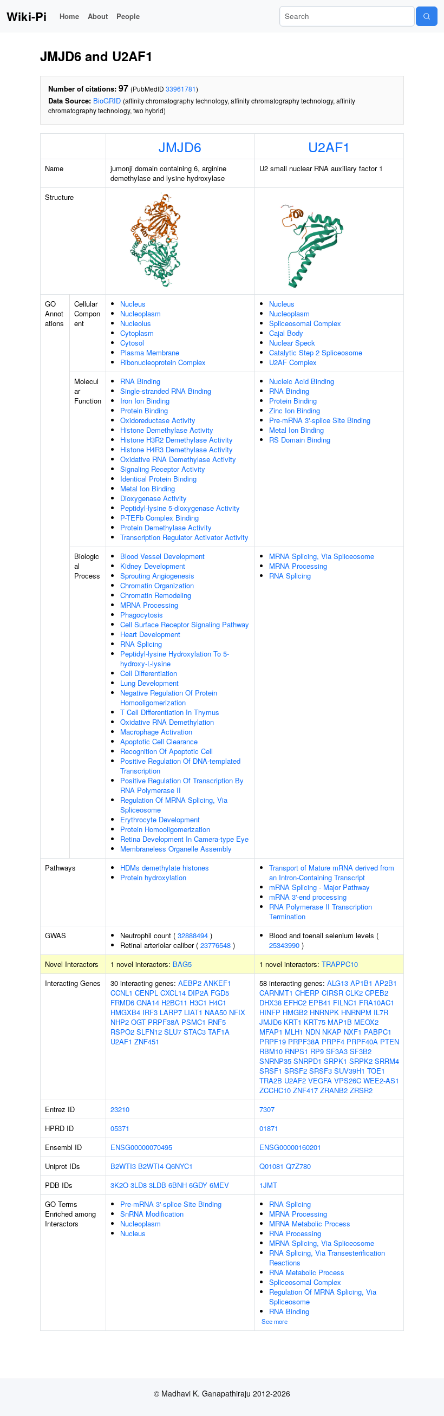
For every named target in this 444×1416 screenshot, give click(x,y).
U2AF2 (295, 1080)
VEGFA (320, 1080)
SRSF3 (320, 1071)
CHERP (307, 993)
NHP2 (119, 1022)
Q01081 (271, 1166)
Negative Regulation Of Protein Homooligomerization (168, 697)
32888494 (193, 935)
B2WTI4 (151, 1166)
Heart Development (150, 634)
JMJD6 (180, 146)
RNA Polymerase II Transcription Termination (320, 911)
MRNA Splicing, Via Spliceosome (321, 556)
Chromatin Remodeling (155, 595)
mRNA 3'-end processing (308, 897)
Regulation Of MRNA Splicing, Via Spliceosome (173, 805)
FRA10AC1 (376, 1002)
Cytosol (132, 342)
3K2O (119, 1185)
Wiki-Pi (26, 16)
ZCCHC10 (275, 1090)
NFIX (237, 1012)
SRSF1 (270, 1071)
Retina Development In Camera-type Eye (184, 839)
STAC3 (195, 1032)
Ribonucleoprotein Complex (163, 362)
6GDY (198, 1185)
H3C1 (198, 1002)
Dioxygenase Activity (153, 498)
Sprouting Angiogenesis (157, 575)
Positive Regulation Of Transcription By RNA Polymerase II (182, 785)
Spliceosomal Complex (305, 323)
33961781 (181, 88)
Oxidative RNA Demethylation (167, 722)
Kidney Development (152, 566)
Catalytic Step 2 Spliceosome (315, 352)
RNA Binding (140, 381)
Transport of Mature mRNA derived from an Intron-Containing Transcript (331, 872)
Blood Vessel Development (162, 556)
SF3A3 (337, 1051)
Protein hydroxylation (153, 877)
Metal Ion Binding (147, 488)
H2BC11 (174, 1002)
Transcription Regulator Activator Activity (184, 537)
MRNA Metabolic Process (309, 1223)
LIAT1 (193, 1012)
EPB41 (320, 1002)
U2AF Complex (293, 362)
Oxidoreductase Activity (157, 420)
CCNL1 (121, 993)
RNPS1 (296, 1051)
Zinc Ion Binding (294, 410)
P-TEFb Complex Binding (159, 517)
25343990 (284, 945)
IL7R (381, 1012)
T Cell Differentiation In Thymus (169, 712)
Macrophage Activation (156, 731)
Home (69, 16)
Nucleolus (135, 323)
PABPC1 (377, 1032)
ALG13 (337, 983)
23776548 (215, 945)
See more (275, 1321)
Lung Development (149, 683)
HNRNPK (324, 1012)
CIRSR (332, 993)
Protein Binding (144, 410)
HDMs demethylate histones (164, 867)
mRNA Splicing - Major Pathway (319, 887)
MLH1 (294, 1032)
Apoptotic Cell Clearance (159, 741)
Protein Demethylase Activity (166, 527)
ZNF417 (305, 1090)
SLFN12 (149, 1032)
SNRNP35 (275, 1061)
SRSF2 (295, 1071)
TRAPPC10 (340, 964)
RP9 (317, 1051)
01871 (268, 1128)
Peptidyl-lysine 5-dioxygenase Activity (180, 508)
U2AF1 (329, 146)
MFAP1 (271, 1032)
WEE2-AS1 (381, 1080)
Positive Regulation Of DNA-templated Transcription (180, 766)
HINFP (269, 1012)
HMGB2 (295, 1012)
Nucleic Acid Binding (301, 381)
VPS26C (347, 1080)
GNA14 (147, 1002)
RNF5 (217, 1022)
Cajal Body (286, 333)
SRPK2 (361, 1061)
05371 (119, 1128)
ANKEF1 (217, 983)
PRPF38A (163, 1022)
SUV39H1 (349, 1071)
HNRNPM (356, 1012)
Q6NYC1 (179, 1166)
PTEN (389, 1041)
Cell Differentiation (148, 673)
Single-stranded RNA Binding (165, 391)
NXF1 (353, 1032)
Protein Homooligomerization (165, 829)
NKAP (332, 1032)
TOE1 (376, 1071)
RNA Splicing (141, 644)
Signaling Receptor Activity (162, 469)
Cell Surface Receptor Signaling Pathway (184, 624)
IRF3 (150, 1012)
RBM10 (271, 1051)
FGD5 (220, 993)
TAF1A (219, 1032)
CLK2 (354, 993)
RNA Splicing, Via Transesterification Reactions (327, 1258)
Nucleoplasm (140, 313)
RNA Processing (295, 1233)
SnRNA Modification (152, 1214)
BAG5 (182, 964)
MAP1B (340, 1022)
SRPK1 (335, 1061)
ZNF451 (146, 1041)
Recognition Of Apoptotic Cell (166, 751)
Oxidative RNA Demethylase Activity (178, 459)
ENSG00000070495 (141, 1147)
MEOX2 (366, 1022)
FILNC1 (345, 1002)
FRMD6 (122, 1002)
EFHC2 (295, 1002)
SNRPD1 (307, 1061)
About (98, 16)
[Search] (427, 16)
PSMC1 (193, 1022)
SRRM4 (387, 1061)
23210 (119, 1109)
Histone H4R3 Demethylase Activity (176, 449)
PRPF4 (333, 1041)
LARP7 (171, 1012)
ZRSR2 (361, 1090)
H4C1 (217, 1002)
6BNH (177, 1185)
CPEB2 (376, 993)
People (128, 16)
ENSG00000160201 (290, 1147)
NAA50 (216, 1012)
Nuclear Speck (292, 342)
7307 (267, 1109)
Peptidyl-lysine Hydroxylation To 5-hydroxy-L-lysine (174, 658)
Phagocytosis (141, 614)
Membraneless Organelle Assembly (176, 848)
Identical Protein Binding (158, 478)
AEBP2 (189, 983)
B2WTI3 (123, 1166)
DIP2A (198, 993)
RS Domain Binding (299, 439)
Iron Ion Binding (144, 400)
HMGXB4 (125, 1012)
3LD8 (138, 1185)
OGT (138, 1022)
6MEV (219, 1185)
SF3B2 (360, 1051)
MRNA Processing (149, 605)
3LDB (157, 1185)
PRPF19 (272, 1041)
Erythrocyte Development (160, 819)
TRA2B (270, 1080)
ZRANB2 (334, 1090)
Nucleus (133, 303)
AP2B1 (386, 983)
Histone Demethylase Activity (166, 430)
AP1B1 (361, 983)
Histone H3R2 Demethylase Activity (176, 439)
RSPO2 (122, 1032)
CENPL (146, 993)
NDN (312, 1032)
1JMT (268, 1185)
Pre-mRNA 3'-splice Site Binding (319, 420)
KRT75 (314, 1022)
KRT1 (293, 1022)
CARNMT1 (276, 993)
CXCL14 (173, 993)
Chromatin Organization (157, 585)
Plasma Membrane (149, 352)
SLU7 (172, 1032)
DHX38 (270, 1002)
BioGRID (107, 100)
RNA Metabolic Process (306, 1272)
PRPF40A (362, 1041)
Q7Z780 (298, 1166)
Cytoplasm (137, 333)
